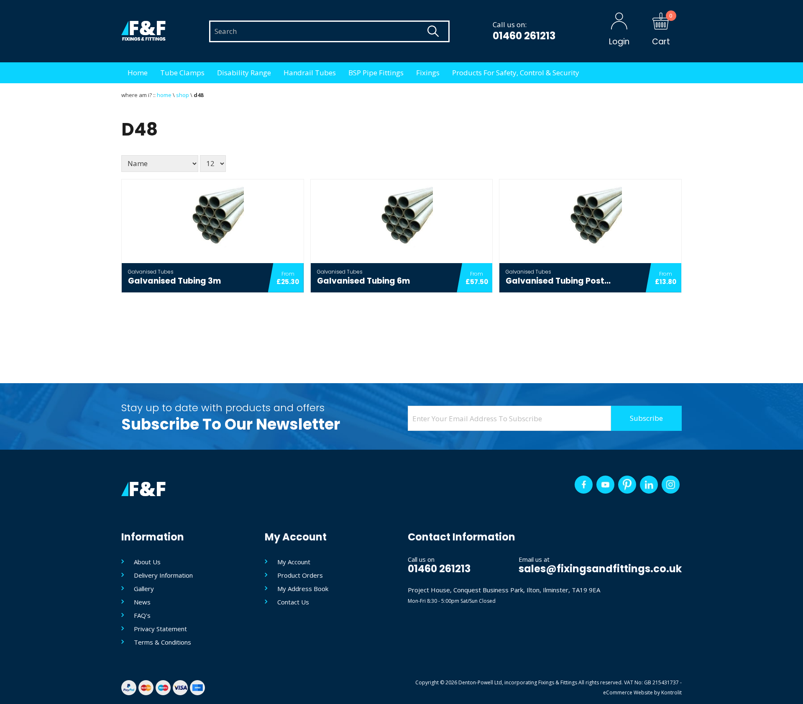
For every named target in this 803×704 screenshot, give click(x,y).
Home (138, 72)
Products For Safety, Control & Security (515, 72)
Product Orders (300, 575)
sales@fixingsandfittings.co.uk (600, 569)
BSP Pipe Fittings (376, 72)
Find (433, 31)
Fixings (428, 72)
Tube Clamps (182, 72)
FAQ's (142, 615)
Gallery (144, 588)
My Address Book (302, 588)
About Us (147, 562)
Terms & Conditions (162, 642)
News (142, 602)
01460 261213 (524, 36)
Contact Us (293, 602)
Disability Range (244, 72)
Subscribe (646, 418)
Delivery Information (163, 575)
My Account (293, 562)
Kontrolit (671, 692)
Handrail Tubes (310, 72)
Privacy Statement (160, 629)
